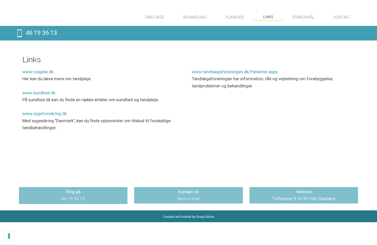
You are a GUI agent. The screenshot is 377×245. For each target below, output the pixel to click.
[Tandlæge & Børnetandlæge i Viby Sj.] (71, 13)
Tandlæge (154, 17)
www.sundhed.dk (38, 92)
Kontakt (342, 17)
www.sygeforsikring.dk (44, 113)
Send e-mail (188, 198)
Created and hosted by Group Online (188, 217)
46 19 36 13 (73, 198)
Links (268, 17)
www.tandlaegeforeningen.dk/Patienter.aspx (234, 71)
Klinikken (235, 17)
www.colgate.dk (37, 71)
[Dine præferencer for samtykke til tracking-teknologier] (9, 236)
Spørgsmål (303, 17)
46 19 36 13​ (41, 32)
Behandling (194, 17)
